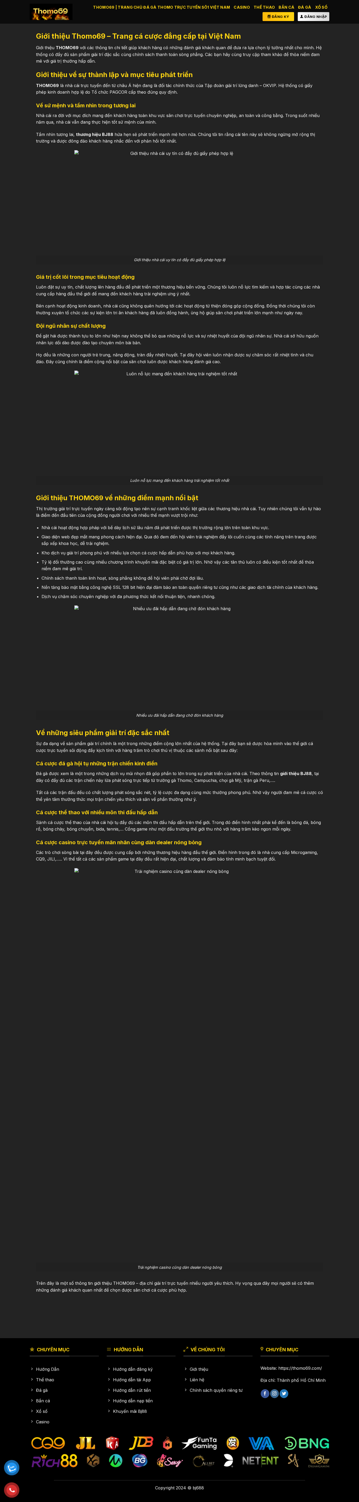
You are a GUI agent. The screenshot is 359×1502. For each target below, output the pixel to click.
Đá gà (304, 7)
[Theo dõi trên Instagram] (274, 1393)
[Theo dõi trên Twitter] (284, 1393)
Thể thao (264, 7)
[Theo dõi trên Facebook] (265, 1393)
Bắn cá (286, 7)
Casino (242, 7)
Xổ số (321, 7)
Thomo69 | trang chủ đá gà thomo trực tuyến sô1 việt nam (161, 7)
